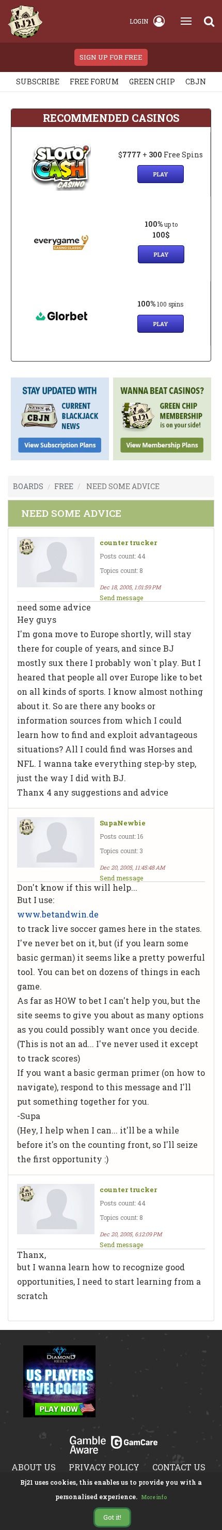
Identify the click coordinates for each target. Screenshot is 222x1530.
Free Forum (94, 81)
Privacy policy (104, 1467)
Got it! (112, 1517)
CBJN (195, 81)
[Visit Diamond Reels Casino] (59, 1387)
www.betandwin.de (58, 914)
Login (139, 21)
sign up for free (111, 57)
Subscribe (37, 81)
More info (154, 1497)
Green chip (152, 81)
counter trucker (128, 542)
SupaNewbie (123, 823)
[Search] (209, 21)
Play (160, 174)
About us (33, 1467)
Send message (121, 597)
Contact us (178, 1467)
